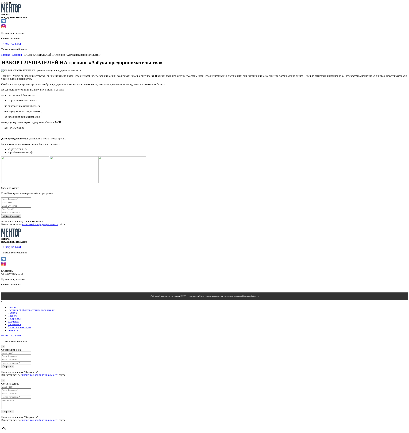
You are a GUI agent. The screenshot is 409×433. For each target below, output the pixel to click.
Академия (13, 321)
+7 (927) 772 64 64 (11, 335)
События (17, 54)
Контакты (13, 330)
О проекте (13, 307)
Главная (5, 54)
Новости (12, 315)
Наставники (14, 324)
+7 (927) (11, 44)
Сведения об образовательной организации (31, 310)
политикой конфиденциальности (40, 224)
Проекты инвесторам (19, 327)
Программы (14, 318)
